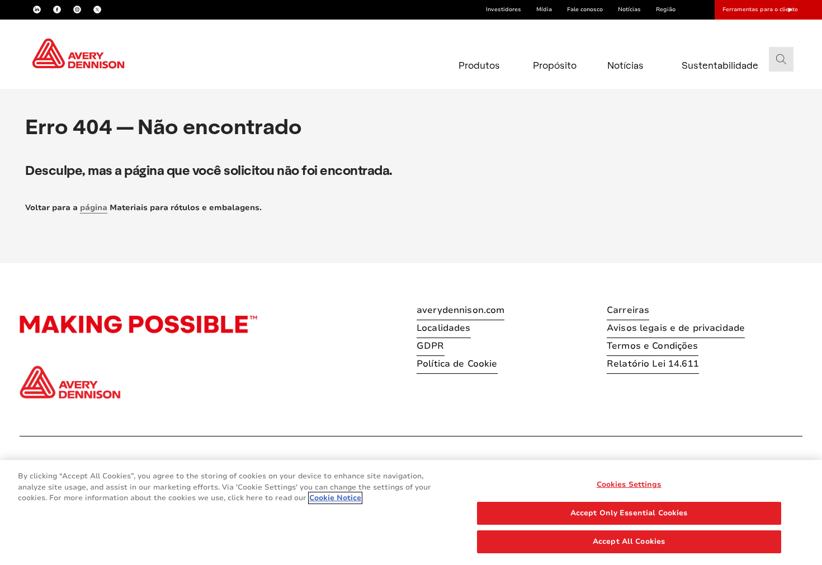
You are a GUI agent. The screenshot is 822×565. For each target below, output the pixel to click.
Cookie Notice (335, 498)
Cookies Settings (629, 484)
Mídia (544, 9)
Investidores (503, 9)
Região (665, 9)
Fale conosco (585, 9)
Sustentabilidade (706, 65)
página (93, 207)
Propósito (555, 65)
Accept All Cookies (629, 541)
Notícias (629, 9)
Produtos (479, 65)
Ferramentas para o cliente (760, 9)
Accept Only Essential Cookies (629, 513)
